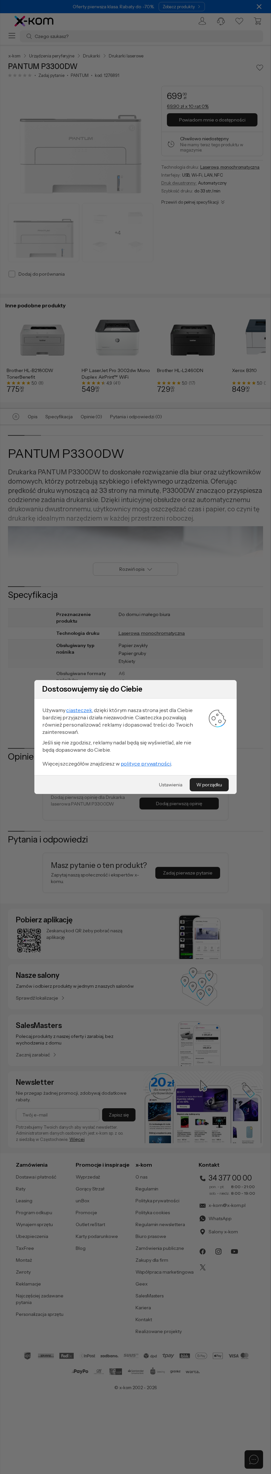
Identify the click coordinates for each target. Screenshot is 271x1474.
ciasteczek (79, 710)
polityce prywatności (146, 763)
